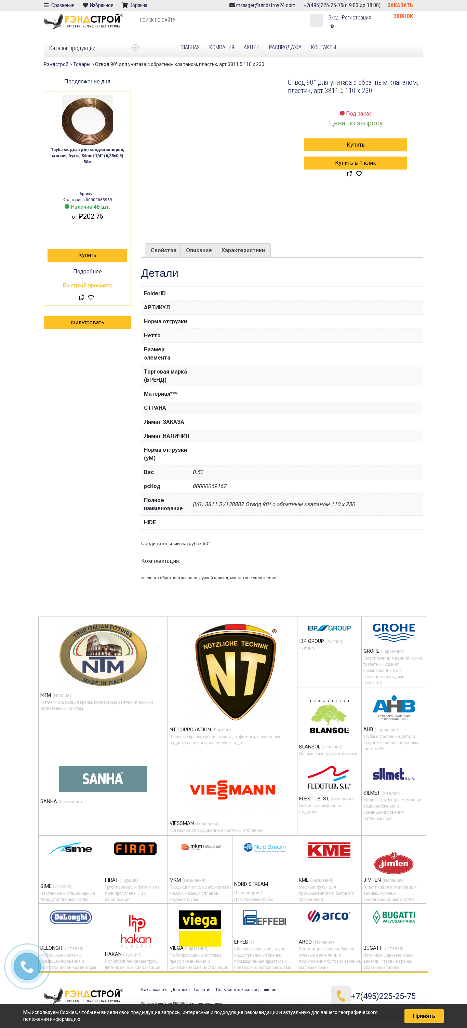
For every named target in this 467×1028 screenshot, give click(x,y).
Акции (251, 47)
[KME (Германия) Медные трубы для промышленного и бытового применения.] (329, 850)
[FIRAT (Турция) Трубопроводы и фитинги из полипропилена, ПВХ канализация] (135, 849)
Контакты (323, 47)
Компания (221, 47)
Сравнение (62, 5)
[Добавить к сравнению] (81, 297)
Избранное (102, 5)
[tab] (163, 250)
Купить (87, 255)
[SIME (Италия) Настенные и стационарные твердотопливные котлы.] (71, 848)
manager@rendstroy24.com (265, 5)
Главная (189, 47)
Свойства (163, 250)
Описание (199, 250)
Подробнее (87, 271)
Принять (424, 1016)
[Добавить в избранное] (91, 297)
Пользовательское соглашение (247, 989)
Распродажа (285, 47)
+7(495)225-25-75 (323, 5)
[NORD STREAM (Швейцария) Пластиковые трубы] (264, 847)
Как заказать (153, 989)
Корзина (139, 5)
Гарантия (203, 989)
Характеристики (243, 250)
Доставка (180, 989)
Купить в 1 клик (355, 163)
